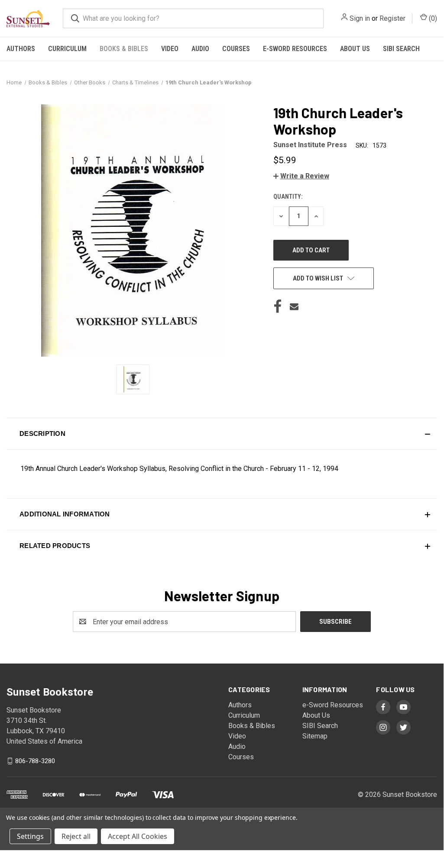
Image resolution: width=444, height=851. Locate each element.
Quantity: (287, 196)
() (432, 18)
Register (392, 18)
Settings (30, 836)
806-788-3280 (35, 761)
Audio (200, 49)
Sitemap (314, 736)
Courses (236, 49)
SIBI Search (401, 49)
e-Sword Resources (295, 49)
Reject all (76, 836)
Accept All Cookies (137, 836)
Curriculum (67, 49)
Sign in (360, 18)
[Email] (294, 306)
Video (169, 49)
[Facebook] (277, 306)
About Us (355, 49)
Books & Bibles (124, 49)
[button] (301, 176)
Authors (20, 49)
